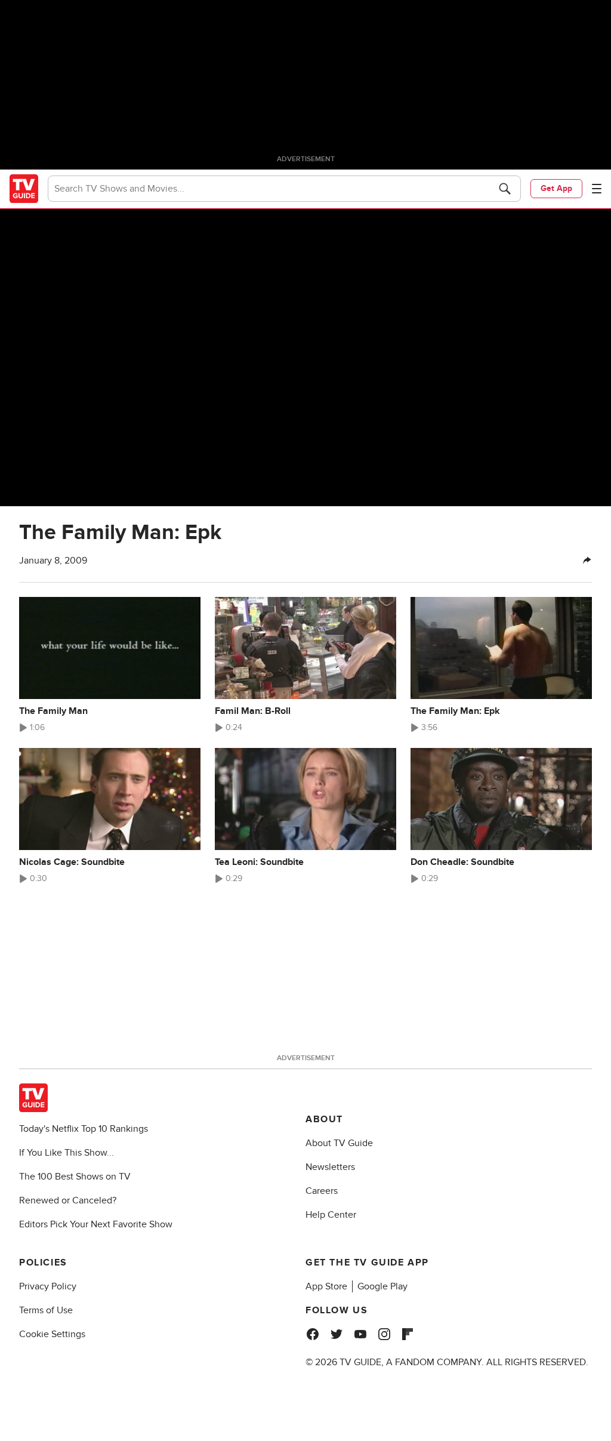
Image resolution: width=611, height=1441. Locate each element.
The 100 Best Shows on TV (75, 1177)
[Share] (587, 560)
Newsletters (330, 1167)
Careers (322, 1191)
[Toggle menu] (596, 188)
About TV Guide (339, 1143)
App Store (326, 1286)
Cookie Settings (52, 1334)
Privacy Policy (47, 1286)
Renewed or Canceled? (67, 1200)
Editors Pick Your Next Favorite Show (95, 1224)
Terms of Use (46, 1310)
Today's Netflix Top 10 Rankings (83, 1129)
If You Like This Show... (66, 1153)
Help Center (331, 1215)
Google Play (382, 1286)
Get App (556, 188)
